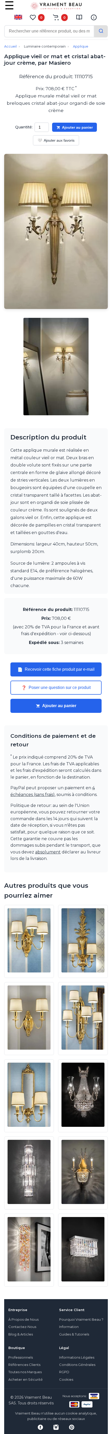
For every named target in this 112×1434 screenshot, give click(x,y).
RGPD (64, 1372)
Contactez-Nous (22, 1327)
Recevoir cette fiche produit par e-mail (56, 669)
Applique (80, 46)
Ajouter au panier (77, 127)
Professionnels (20, 1357)
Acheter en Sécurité (25, 1380)
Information (69, 1327)
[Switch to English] (18, 17)
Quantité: (24, 127)
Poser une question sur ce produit (56, 687)
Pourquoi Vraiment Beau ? (81, 1319)
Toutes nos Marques (25, 1372)
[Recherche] (101, 31)
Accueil (10, 46)
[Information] (94, 17)
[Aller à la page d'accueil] (56, 7)
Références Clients (24, 1365)
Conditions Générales (77, 1365)
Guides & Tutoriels (74, 1334)
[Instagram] (56, 1427)
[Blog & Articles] (79, 17)
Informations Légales (76, 1357)
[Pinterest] (71, 1427)
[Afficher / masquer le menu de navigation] (9, 9)
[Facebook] (40, 1427)
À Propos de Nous (23, 1319)
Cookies (66, 1380)
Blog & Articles (20, 1334)
